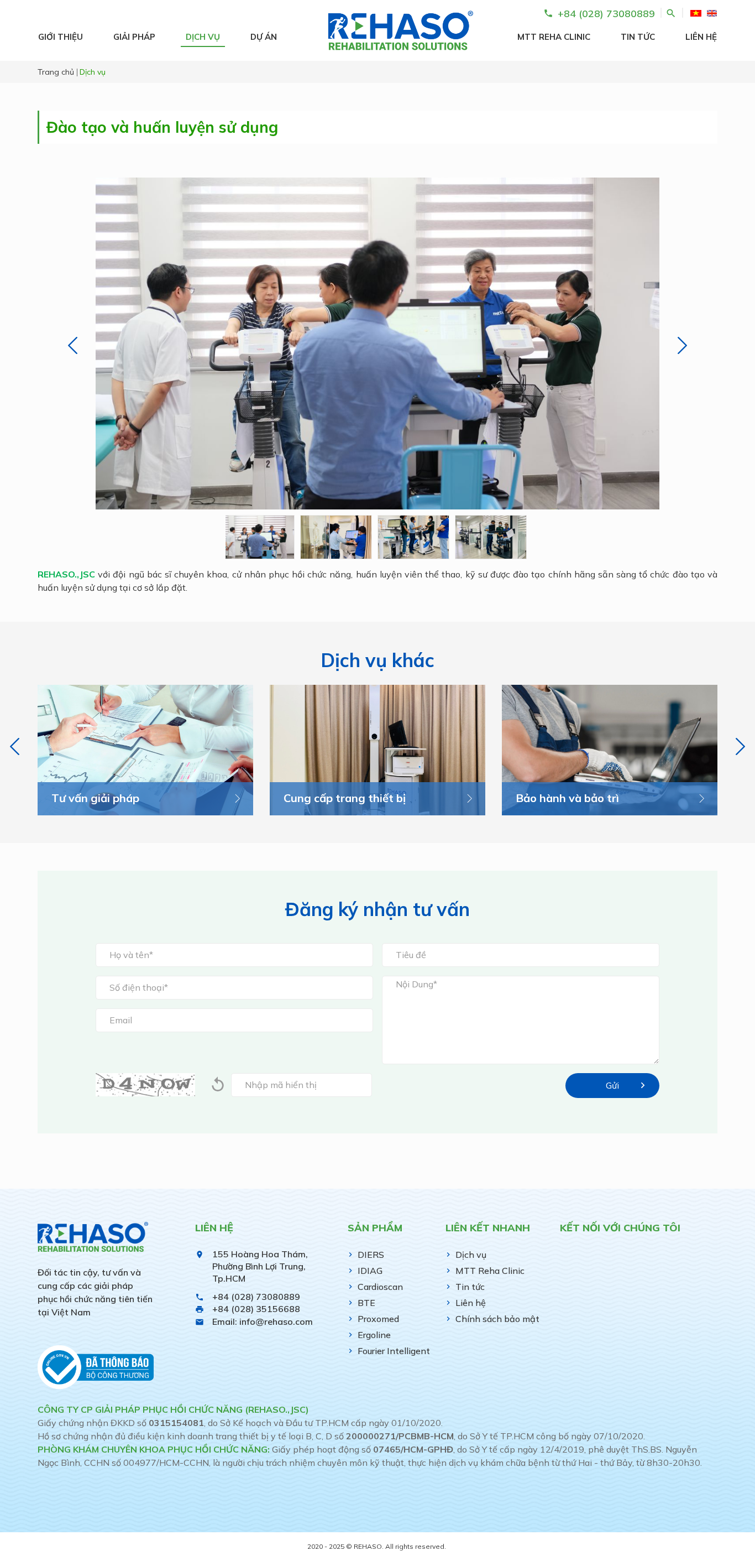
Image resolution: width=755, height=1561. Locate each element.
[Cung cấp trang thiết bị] (377, 750)
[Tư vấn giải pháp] (145, 750)
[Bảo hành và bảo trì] (609, 750)
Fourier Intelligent (394, 1350)
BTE (366, 1302)
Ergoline (374, 1334)
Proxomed (378, 1318)
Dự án (263, 37)
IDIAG (370, 1270)
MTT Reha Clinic (553, 37)
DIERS (371, 1254)
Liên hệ (701, 37)
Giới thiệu (60, 37)
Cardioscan (380, 1286)
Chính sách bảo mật (497, 1318)
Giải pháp (134, 37)
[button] (72, 345)
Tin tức (638, 37)
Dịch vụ (203, 37)
